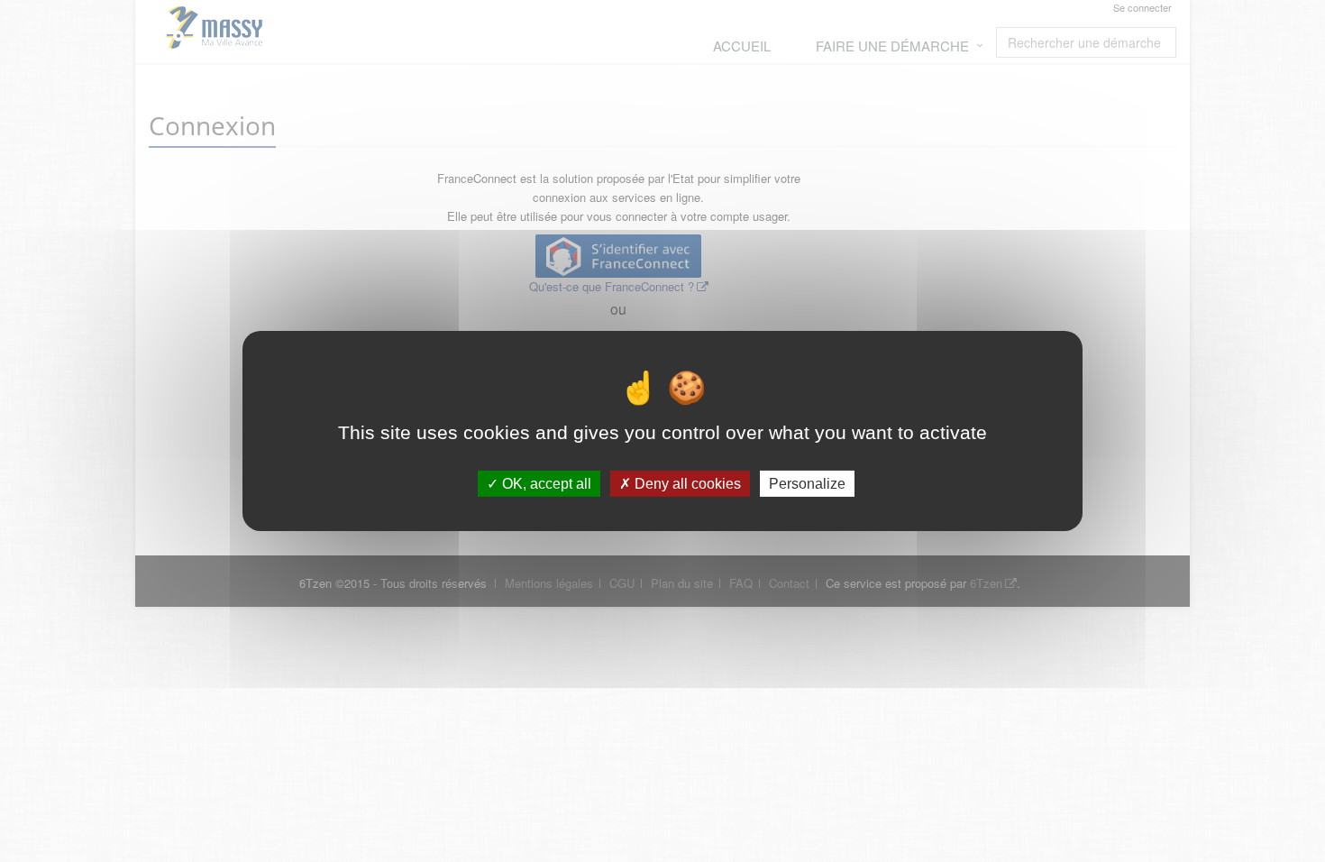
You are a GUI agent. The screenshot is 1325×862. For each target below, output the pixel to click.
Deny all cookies (686, 483)
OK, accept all (544, 483)
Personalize (807, 483)
